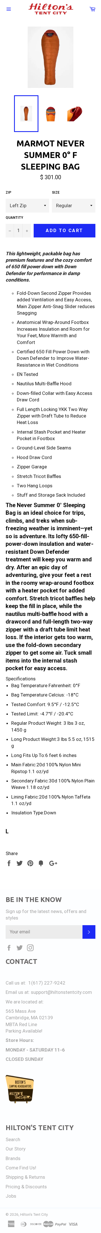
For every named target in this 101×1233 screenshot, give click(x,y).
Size (55, 192)
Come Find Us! (21, 1168)
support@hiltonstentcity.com (61, 992)
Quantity (14, 218)
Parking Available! (24, 1031)
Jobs (11, 1196)
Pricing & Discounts (26, 1186)
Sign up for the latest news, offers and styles (46, 914)
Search (13, 1139)
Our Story (16, 1149)
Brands (13, 1158)
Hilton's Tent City (33, 1214)
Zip (8, 192)
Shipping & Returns (25, 1177)
